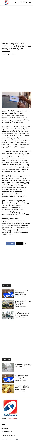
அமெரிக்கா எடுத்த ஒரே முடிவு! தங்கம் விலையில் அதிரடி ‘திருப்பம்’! (22, 387)
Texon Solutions (12, 418)
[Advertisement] (16, 22)
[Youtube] (26, 2)
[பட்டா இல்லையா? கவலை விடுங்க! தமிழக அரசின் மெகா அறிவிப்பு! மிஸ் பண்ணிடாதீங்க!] (8, 315)
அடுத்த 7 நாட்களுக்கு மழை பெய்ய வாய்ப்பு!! (23, 366)
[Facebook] (15, 2)
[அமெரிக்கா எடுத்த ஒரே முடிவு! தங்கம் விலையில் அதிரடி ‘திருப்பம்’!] (8, 388)
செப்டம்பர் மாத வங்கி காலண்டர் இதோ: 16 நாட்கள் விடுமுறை (21, 292)
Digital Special (6, 51)
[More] (25, 243)
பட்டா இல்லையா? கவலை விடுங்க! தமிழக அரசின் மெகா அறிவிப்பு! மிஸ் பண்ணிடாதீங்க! (22, 314)
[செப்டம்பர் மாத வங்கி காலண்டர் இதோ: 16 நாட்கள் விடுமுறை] (8, 293)
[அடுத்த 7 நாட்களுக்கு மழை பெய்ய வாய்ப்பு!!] (8, 367)
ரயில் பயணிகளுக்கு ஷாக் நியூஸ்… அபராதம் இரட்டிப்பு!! (23, 303)
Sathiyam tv (17, 296)
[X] (21, 2)
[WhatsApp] (23, 2)
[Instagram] (18, 2)
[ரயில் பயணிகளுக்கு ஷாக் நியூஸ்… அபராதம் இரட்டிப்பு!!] (8, 304)
